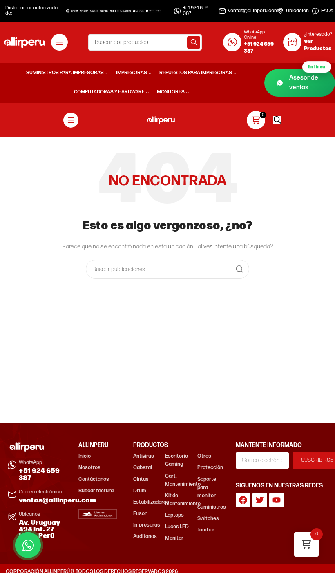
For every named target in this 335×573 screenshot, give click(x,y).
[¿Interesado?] (292, 42)
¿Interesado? (318, 34)
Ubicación (297, 11)
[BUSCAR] (193, 42)
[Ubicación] (280, 11)
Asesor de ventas (307, 80)
